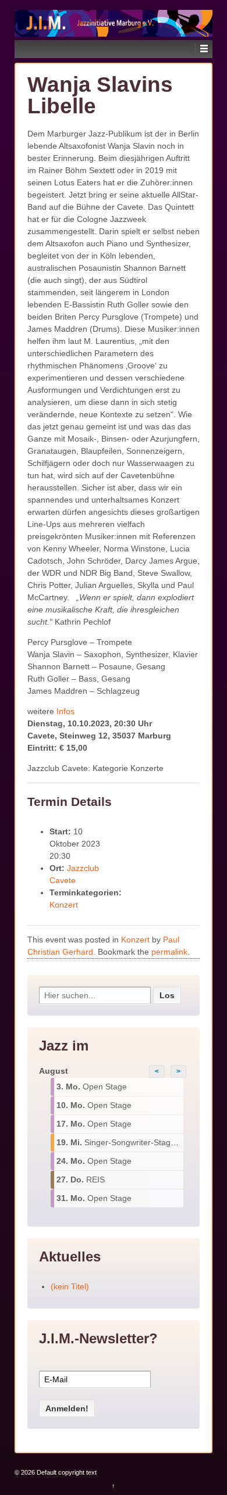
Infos (65, 711)
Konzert (63, 904)
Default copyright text (66, 1472)
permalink (169, 951)
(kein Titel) (70, 1286)
